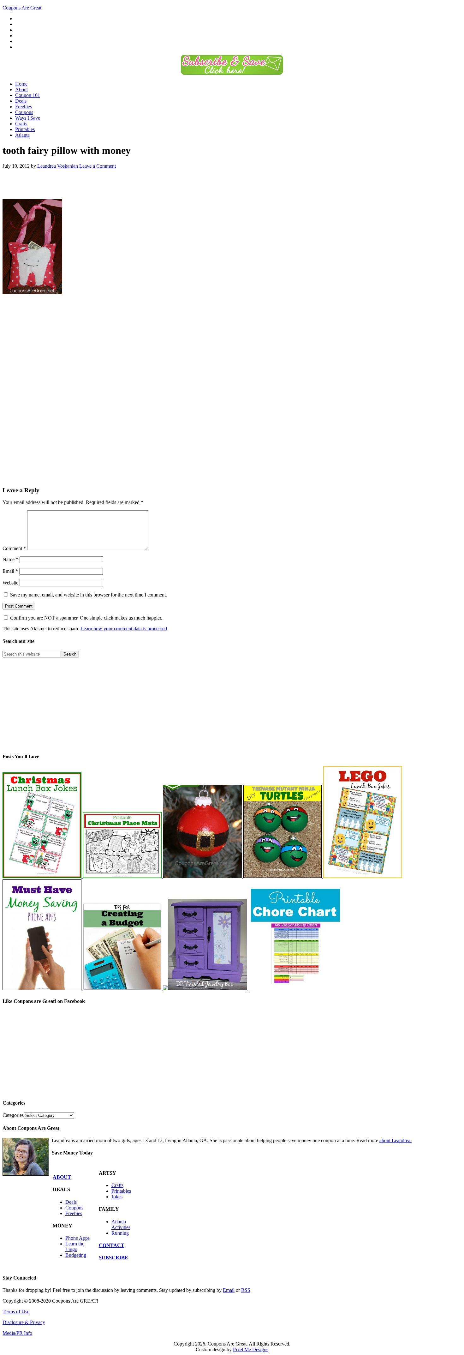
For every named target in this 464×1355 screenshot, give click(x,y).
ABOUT (62, 1177)
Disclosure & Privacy (24, 1322)
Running (120, 1233)
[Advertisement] (76, 183)
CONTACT (111, 1245)
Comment (14, 548)
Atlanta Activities (120, 1224)
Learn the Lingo (74, 1246)
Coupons (74, 1207)
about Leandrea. (395, 1140)
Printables (121, 1191)
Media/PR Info (17, 1333)
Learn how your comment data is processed (123, 628)
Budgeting (75, 1255)
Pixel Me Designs (250, 1349)
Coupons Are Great (22, 7)
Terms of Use (16, 1311)
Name (10, 559)
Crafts (117, 1185)
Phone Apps (77, 1238)
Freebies (73, 1213)
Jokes (116, 1196)
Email (10, 571)
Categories (13, 1115)
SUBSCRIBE (113, 1257)
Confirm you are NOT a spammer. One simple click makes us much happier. (85, 618)
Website (10, 582)
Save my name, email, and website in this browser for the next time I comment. (88, 594)
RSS (245, 1290)
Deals (71, 1202)
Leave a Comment (97, 166)
